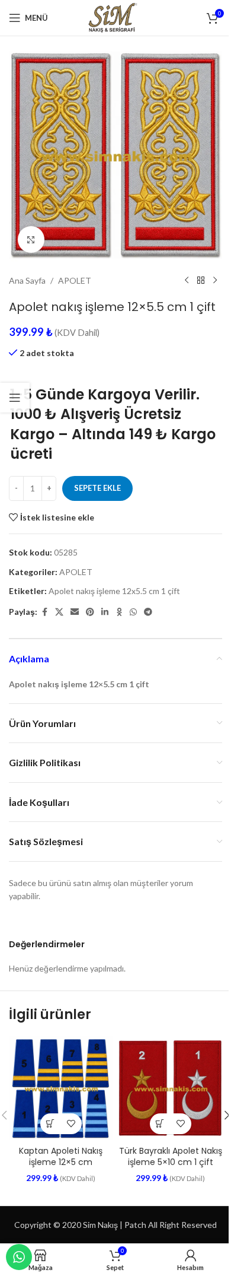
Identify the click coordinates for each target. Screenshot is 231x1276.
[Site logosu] (115, 17)
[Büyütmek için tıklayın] (31, 239)
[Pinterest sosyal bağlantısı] (90, 612)
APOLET (74, 280)
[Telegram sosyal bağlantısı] (148, 612)
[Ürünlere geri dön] (201, 281)
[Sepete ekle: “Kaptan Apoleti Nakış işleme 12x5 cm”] (50, 1123)
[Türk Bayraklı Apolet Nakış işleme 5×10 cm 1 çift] (170, 1088)
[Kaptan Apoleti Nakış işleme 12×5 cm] (61, 1088)
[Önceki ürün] (186, 281)
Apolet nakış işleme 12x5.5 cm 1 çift (114, 591)
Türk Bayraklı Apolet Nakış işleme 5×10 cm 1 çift (170, 1157)
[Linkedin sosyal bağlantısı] (105, 612)
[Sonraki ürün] (215, 281)
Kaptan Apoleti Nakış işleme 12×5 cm (60, 1157)
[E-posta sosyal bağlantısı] (74, 612)
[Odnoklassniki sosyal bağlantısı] (119, 612)
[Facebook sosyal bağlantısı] (44, 612)
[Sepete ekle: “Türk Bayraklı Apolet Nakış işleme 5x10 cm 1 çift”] (160, 1123)
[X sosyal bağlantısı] (59, 612)
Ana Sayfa (27, 280)
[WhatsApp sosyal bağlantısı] (133, 612)
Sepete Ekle (97, 488)
